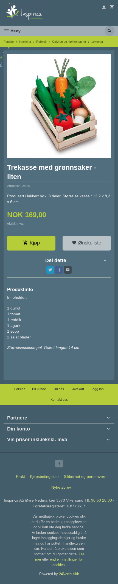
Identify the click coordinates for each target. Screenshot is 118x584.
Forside (9, 41)
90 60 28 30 (101, 500)
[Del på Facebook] (59, 270)
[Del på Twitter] (50, 270)
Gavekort (77, 389)
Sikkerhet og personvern (85, 476)
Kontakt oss (59, 400)
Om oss (58, 389)
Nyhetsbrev (61, 487)
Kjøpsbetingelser (44, 476)
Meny (15, 31)
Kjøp (35, 243)
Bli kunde (39, 389)
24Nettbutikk (69, 574)
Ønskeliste (89, 243)
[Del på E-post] (68, 270)
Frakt (20, 476)
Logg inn (97, 389)
